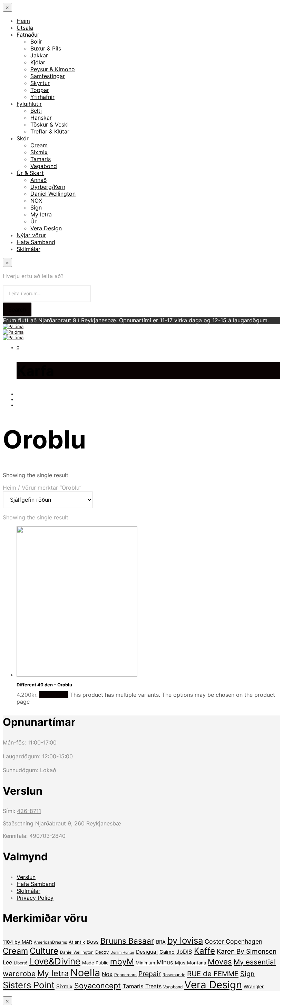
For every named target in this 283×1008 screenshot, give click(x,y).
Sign (36, 207)
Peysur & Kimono (52, 69)
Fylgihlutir (29, 103)
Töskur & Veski (49, 124)
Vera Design (46, 228)
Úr (33, 221)
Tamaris (40, 159)
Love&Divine (54, 961)
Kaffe (204, 951)
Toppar (39, 89)
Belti (36, 110)
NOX (36, 200)
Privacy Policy (35, 897)
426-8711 (29, 810)
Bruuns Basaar (127, 941)
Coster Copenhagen (233, 941)
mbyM (122, 961)
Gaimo (167, 952)
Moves (220, 961)
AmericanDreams (50, 942)
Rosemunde (174, 974)
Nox (107, 974)
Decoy (102, 952)
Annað (38, 179)
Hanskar (41, 117)
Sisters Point (29, 985)
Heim (23, 20)
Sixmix (39, 152)
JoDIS (184, 951)
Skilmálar (28, 249)
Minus (165, 962)
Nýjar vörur (31, 235)
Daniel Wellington (53, 193)
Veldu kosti (53, 694)
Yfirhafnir (42, 96)
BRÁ (161, 942)
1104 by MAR (17, 942)
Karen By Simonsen (246, 951)
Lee (7, 962)
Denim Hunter (122, 952)
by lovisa (185, 940)
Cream (39, 145)
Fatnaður (28, 34)
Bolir (36, 41)
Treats (153, 986)
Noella (85, 973)
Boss (93, 941)
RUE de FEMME (212, 973)
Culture (44, 951)
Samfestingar (47, 76)
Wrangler (254, 986)
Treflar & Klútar (49, 131)
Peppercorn (125, 974)
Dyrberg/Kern (47, 186)
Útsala (25, 27)
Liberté (20, 962)
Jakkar (39, 55)
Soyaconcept (97, 985)
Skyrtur (40, 83)
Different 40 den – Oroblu (44, 684)
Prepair (149, 974)
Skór (23, 138)
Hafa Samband (36, 242)
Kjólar (37, 62)
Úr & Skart (30, 172)
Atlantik (77, 942)
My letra (41, 214)
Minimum (145, 962)
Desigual (147, 952)
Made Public (95, 962)
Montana (196, 962)
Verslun (26, 876)
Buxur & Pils (45, 48)
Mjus (180, 962)
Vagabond (43, 166)
